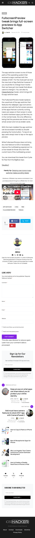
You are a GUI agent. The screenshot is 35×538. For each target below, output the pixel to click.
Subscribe (16, 369)
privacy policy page (19, 183)
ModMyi (5, 165)
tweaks (21, 210)
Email (3, 310)
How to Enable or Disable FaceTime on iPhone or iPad (19, 463)
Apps (11, 399)
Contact (11, 530)
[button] (3, 3)
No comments (25, 402)
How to (16, 399)
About (5, 530)
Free (22, 207)
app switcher (7, 207)
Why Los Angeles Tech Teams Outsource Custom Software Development (20, 452)
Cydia (4, 13)
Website (4, 318)
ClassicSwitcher (8, 92)
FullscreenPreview (9, 210)
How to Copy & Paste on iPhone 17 (21, 430)
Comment (4, 282)
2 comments (21, 421)
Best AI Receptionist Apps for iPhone (20, 441)
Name (3, 301)
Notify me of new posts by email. (11, 331)
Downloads (19, 530)
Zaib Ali (17, 252)
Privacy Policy (17, 532)
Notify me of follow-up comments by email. (13, 327)
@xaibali (24, 263)
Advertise (27, 530)
